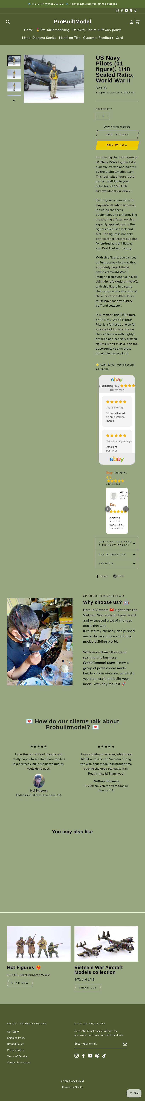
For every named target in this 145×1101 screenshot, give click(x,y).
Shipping (101, 92)
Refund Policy (15, 1044)
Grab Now (20, 983)
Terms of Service (17, 1056)
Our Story (13, 1031)
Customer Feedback (98, 38)
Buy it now (117, 145)
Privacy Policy (15, 1050)
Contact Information (19, 1062)
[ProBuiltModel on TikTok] (104, 1056)
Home (28, 30)
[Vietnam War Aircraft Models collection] (106, 944)
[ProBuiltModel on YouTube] (90, 1056)
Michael (124, 492)
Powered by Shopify (72, 1087)
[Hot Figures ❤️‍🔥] (39, 944)
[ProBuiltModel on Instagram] (76, 1056)
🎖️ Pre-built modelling (53, 30)
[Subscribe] (125, 1044)
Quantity (104, 109)
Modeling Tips (70, 38)
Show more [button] (116, 528)
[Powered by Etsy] (113, 505)
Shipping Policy (16, 1038)
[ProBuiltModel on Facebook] (83, 1056)
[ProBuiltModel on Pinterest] (97, 1056)
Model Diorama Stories (39, 38)
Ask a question (113, 554)
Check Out (88, 987)
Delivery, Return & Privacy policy (96, 30)
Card (119, 38)
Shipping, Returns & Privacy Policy (115, 543)
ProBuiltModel (72, 21)
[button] (108, 509)
